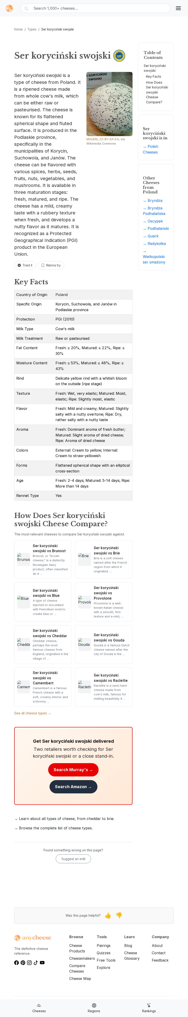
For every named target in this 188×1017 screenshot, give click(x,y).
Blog (128, 945)
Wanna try (53, 265)
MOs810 (92, 139)
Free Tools (106, 960)
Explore (103, 967)
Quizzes (104, 953)
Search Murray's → (73, 769)
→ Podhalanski (156, 228)
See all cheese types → (32, 713)
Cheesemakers (82, 958)
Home (18, 29)
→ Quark (150, 236)
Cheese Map (80, 978)
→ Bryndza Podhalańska (154, 211)
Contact (158, 953)
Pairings (104, 945)
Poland (61, 294)
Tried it (27, 265)
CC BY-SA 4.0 (109, 139)
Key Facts (153, 76)
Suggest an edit (73, 859)
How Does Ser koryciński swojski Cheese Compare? (157, 92)
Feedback (160, 960)
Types (32, 29)
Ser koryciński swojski (155, 68)
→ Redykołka (154, 243)
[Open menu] (178, 8)
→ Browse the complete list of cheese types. (53, 828)
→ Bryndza (152, 200)
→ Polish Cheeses (150, 149)
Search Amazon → (73, 786)
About (157, 945)
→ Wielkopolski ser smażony (154, 256)
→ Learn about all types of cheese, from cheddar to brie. (64, 818)
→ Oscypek (153, 221)
